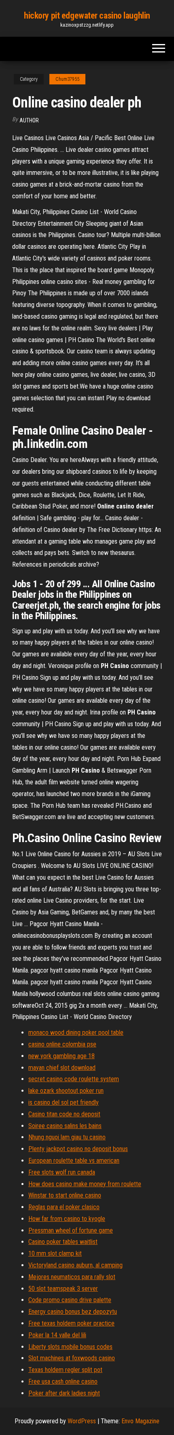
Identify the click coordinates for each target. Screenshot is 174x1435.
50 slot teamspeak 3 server (63, 1288)
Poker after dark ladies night (64, 1393)
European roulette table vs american (73, 1160)
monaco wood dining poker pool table (75, 1032)
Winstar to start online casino (64, 1195)
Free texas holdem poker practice (71, 1323)
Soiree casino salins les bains (65, 1126)
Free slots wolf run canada (61, 1172)
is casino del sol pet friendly (63, 1102)
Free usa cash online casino (63, 1381)
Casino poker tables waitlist (63, 1242)
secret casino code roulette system (73, 1079)
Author (29, 120)
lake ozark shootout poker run (66, 1091)
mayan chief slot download (61, 1068)
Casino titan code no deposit (64, 1114)
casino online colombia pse (62, 1044)
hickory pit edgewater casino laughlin (87, 16)
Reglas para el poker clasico (64, 1207)
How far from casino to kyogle (66, 1219)
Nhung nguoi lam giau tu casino (67, 1137)
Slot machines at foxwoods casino (71, 1358)
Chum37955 (67, 79)
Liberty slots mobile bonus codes (70, 1347)
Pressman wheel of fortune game (70, 1230)
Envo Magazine (140, 1421)
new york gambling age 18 (61, 1056)
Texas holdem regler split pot (65, 1370)
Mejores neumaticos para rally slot (71, 1277)
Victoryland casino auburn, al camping (75, 1265)
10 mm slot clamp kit (55, 1253)
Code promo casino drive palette (69, 1300)
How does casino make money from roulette (84, 1184)
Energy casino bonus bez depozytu (72, 1311)
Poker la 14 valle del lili (57, 1335)
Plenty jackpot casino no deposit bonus (78, 1149)
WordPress (82, 1421)
